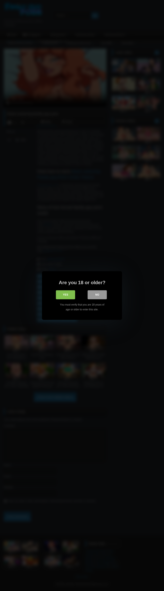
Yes (65, 294)
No (97, 294)
